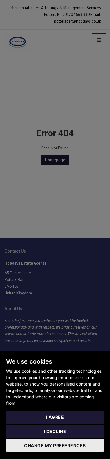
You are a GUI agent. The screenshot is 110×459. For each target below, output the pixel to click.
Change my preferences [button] (55, 445)
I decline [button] (55, 431)
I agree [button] (55, 417)
